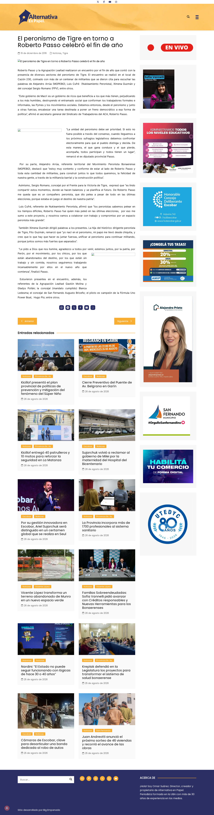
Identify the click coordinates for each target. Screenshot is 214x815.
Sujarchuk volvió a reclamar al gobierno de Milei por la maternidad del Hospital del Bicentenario (106, 458)
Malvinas (27, 660)
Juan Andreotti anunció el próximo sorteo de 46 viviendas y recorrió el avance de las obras (107, 742)
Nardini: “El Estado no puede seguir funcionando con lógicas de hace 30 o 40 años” (45, 670)
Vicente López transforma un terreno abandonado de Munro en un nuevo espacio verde (46, 596)
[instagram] (116, 2)
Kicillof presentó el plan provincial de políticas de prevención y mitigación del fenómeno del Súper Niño (43, 388)
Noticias (57, 53)
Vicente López (42, 586)
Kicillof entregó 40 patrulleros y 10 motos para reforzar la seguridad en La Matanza (45, 456)
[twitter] (98, 2)
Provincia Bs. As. (43, 376)
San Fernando (103, 730)
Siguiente (122, 321)
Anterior (29, 321)
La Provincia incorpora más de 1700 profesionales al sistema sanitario (106, 526)
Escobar (88, 376)
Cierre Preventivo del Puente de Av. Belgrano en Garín (107, 384)
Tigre (65, 53)
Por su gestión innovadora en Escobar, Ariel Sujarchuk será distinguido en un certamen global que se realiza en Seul (44, 528)
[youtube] (110, 2)
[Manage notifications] (6, 808)
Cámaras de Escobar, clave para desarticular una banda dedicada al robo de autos (44, 744)
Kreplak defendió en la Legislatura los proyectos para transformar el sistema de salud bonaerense (106, 672)
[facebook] (104, 2)
